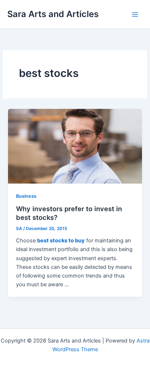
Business (26, 196)
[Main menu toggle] (135, 14)
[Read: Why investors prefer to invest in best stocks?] (75, 146)
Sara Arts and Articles (53, 14)
